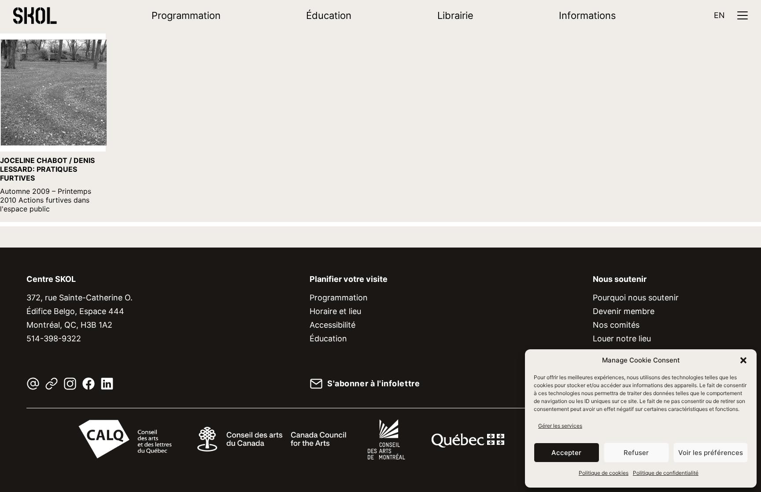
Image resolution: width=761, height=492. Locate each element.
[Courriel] (33, 383)
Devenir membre (623, 311)
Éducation (328, 15)
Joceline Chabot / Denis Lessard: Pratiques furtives (47, 169)
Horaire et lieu (335, 311)
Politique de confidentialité (665, 473)
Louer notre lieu (622, 338)
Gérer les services (560, 425)
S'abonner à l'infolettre (373, 383)
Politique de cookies (603, 473)
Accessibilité (332, 324)
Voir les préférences (710, 452)
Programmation (186, 15)
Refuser (636, 452)
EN (719, 15)
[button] (743, 360)
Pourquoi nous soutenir (636, 297)
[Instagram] (70, 383)
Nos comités (616, 324)
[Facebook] (88, 383)
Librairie (455, 15)
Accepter (566, 452)
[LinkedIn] (107, 383)
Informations (587, 15)
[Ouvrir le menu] (742, 15)
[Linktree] (51, 383)
